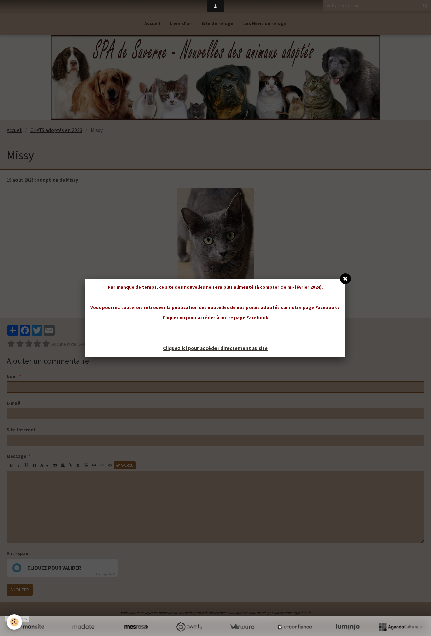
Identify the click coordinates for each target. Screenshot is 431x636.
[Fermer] (345, 278)
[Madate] (83, 626)
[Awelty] (189, 626)
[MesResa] (136, 626)
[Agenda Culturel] (400, 626)
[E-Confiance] (295, 626)
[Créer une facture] (242, 626)
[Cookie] (14, 622)
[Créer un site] (30, 626)
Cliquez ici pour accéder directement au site (215, 348)
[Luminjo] (347, 626)
